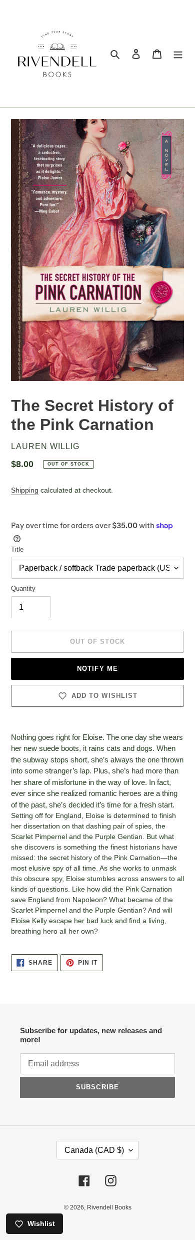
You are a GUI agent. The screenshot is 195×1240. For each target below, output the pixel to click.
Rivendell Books (109, 1207)
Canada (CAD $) (94, 1150)
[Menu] (178, 54)
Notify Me (97, 668)
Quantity (23, 588)
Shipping (24, 490)
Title (17, 549)
